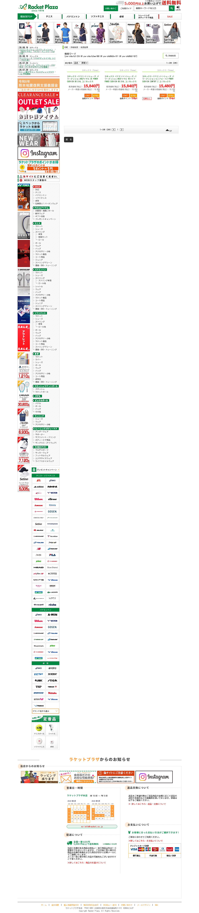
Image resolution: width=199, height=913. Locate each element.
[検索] (172, 8)
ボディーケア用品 (42, 440)
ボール (38, 243)
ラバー (38, 359)
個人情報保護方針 (71, 905)
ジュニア (39, 260)
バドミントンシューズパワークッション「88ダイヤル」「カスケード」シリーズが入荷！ (37, 51)
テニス (38, 192)
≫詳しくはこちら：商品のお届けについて (86, 863)
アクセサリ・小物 (42, 251)
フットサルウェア (42, 455)
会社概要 (55, 905)
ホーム (44, 905)
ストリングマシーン (43, 262)
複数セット (43, 237)
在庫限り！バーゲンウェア (46, 203)
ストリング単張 (44, 280)
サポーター (40, 434)
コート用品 (40, 257)
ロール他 (42, 283)
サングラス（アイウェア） (46, 443)
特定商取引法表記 (90, 905)
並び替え (68, 63)
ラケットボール (41, 392)
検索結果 (84, 47)
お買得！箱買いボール (44, 211)
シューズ (39, 229)
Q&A (156, 905)
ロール (41, 240)
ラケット (39, 226)
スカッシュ (40, 389)
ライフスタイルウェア (44, 461)
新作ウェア (40, 213)
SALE (37, 189)
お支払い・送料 (109, 905)
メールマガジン (143, 905)
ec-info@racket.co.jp (92, 826)
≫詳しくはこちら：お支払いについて (145, 841)
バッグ (38, 248)
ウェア (38, 246)
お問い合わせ (126, 905)
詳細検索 (74, 47)
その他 (38, 412)
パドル (38, 403)
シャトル (39, 286)
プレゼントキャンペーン (45, 219)
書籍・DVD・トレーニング (46, 265)
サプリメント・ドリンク (45, 437)
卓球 (37, 201)
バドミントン (40, 195)
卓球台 (38, 379)
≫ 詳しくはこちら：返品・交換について (147, 804)
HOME (66, 47)
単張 (40, 234)
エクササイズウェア (43, 458)
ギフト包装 (40, 216)
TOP (170, 131)
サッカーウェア (41, 453)
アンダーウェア (41, 431)
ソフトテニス (40, 198)
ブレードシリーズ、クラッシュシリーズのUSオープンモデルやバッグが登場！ (37, 66)
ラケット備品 (40, 254)
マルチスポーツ (41, 450)
